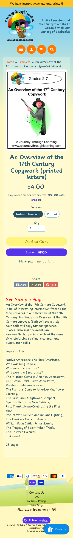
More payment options (36, 261)
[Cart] (41, 49)
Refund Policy (36, 501)
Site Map (36, 505)
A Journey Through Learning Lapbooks (44, 524)
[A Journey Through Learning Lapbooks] (19, 26)
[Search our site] (51, 49)
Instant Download (29, 214)
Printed (53, 214)
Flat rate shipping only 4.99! (36, 509)
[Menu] (21, 49)
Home (10, 62)
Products (24, 62)
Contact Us (36, 492)
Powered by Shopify (36, 530)
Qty (36, 222)
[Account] (31, 49)
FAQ (37, 496)
